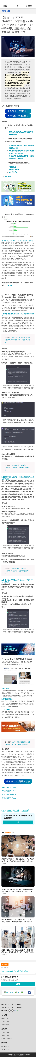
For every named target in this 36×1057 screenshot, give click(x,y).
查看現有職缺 (5, 1019)
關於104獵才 (5, 1046)
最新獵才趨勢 (5, 1035)
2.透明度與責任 (14, 169)
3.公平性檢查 (13, 172)
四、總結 (8, 176)
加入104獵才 (5, 1049)
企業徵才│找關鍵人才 (18, 111)
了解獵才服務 (5, 1032)
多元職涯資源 (5, 1024)
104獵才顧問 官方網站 (8, 787)
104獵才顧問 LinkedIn (8, 794)
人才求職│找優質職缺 (18, 115)
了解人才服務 (5, 1021)
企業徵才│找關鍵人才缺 (18, 781)
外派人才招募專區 (6, 1038)
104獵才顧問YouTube (8, 798)
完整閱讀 (9, 285)
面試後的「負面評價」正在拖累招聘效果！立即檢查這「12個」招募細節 (17, 339)
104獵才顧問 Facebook (9, 791)
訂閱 (18, 984)
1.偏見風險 (12, 167)
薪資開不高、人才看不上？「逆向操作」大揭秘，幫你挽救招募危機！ (17, 467)
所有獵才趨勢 (5, 11)
